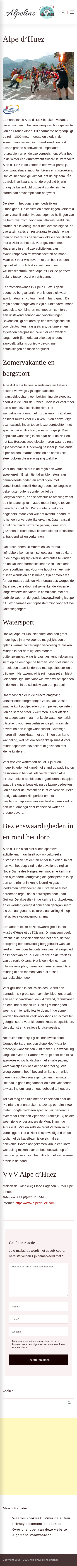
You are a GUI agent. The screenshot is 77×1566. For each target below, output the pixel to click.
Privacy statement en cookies (36, 1524)
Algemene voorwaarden (31, 1535)
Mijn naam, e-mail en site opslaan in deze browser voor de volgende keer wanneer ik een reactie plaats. (39, 1344)
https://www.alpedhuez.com (35, 1203)
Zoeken (8, 1391)
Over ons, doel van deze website (39, 1529)
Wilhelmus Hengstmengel (44, 1559)
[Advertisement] (38, 1456)
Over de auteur (57, 1518)
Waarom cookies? (27, 1518)
